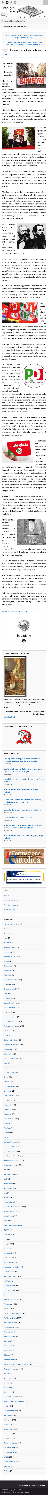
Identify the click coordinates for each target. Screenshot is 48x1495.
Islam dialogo (9, 1202)
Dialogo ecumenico (11, 1058)
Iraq (5, 1193)
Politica (14, 58)
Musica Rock (8, 1272)
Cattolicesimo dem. (11, 980)
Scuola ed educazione (12, 1397)
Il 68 (5, 1170)
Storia (6, 1424)
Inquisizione (8, 1184)
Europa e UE (8, 1109)
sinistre (6, 1406)
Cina (5, 994)
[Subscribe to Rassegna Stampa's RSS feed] (3, 2)
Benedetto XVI (10, 956)
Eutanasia (7, 1114)
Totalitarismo (9, 1448)
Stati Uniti (7, 1420)
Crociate (7, 1031)
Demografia (8, 1049)
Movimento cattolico (12, 1267)
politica (7, 611)
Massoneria (8, 1253)
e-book (6, 1082)
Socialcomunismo (10, 1411)
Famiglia (7, 1123)
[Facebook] (11, 2)
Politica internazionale (12, 1313)
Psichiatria (8, 1332)
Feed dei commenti (11, 905)
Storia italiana (9, 1429)
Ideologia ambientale (12, 1156)
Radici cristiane (9, 1336)
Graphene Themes (22, 1492)
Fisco (6, 1137)
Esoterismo (8, 1100)
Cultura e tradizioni (11, 1040)
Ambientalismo (9, 947)
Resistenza (8, 1350)
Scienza (6, 1392)
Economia (7, 1091)
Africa (6, 933)
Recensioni (8, 1346)
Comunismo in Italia (11, 1003)
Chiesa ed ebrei (10, 989)
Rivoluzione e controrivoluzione (28, 58)
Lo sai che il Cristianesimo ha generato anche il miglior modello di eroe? (25, 37)
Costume (7, 1012)
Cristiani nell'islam (10, 1021)
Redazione (6, 58)
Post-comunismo (10, 1323)
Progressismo (9, 1327)
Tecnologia (8, 1438)
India (6, 1179)
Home (4, 26)
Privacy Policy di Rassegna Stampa (32, 1485)
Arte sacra (8, 952)
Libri (5, 1239)
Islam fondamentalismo (12, 1207)
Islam (6, 1197)
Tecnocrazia (8, 1434)
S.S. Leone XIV (9, 1378)
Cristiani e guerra (10, 1017)
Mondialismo (8, 1262)
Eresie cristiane (10, 1095)
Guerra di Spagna (10, 1151)
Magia (6, 1248)
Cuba (6, 1035)
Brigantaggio (9, 966)
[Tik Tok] (7, 2)
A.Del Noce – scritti (11, 924)
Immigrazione (9, 1174)
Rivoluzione (15, 611)
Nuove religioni (9, 1285)
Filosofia (7, 1133)
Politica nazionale (10, 1318)
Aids (5, 938)
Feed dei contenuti (11, 900)
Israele (6, 1221)
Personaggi (8, 1304)
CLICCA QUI (9, 717)
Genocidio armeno (11, 1142)
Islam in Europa (9, 1211)
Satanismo (8, 1387)
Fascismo (7, 1128)
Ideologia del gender (11, 1160)
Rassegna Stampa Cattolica (13, 21)
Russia (6, 1373)
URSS (6, 1457)
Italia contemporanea (12, 1225)
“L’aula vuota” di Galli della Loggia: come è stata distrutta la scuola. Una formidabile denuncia (24, 43)
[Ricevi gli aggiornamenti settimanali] (15, 2)
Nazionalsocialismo (11, 1276)
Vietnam (7, 1466)
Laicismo (7, 1234)
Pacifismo (7, 1295)
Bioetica (7, 961)
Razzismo (7, 1341)
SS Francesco (9, 1415)
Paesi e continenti (11, 1299)
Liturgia (6, 1244)
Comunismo (8, 998)
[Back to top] (42, 1489)
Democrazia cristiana (11, 1045)
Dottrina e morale (10, 1068)
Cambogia (7, 975)
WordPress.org (9, 910)
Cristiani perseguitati (12, 1026)
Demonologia (9, 1054)
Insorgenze (8, 1188)
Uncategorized (9, 1452)
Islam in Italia (9, 1216)
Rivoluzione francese (12, 1369)
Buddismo (7, 970)
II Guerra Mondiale (11, 1165)
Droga (6, 1077)
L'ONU (6, 1230)
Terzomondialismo (11, 1443)
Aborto (6, 929)
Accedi (6, 896)
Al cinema (7, 943)
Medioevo (7, 1258)
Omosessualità (9, 1290)
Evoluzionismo (9, 1119)
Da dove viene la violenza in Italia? (19, 817)
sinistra (24, 611)
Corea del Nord (9, 1007)
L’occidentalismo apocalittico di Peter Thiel (23, 810)
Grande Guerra (9, 1146)
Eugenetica (8, 1105)
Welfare (7, 1471)
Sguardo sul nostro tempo (14, 1401)
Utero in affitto (9, 1461)
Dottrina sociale (10, 1072)
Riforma (7, 1355)
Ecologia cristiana (10, 1086)
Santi (6, 1383)
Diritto (6, 1063)
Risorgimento (9, 1360)
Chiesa (6, 984)
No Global (7, 1281)
